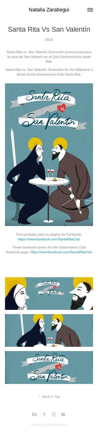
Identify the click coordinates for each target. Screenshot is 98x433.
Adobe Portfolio (57, 425)
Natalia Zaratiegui (49, 10)
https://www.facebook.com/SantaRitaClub (49, 239)
